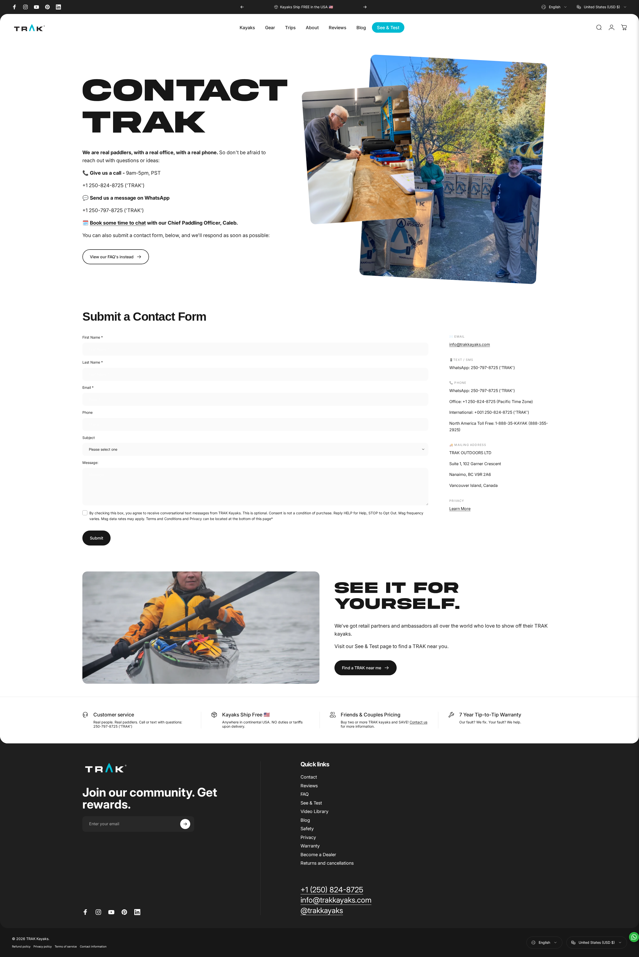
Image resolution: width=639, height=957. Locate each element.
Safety (307, 828)
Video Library (314, 811)
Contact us (418, 722)
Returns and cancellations (327, 863)
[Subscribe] (185, 824)
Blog (305, 820)
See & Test (311, 803)
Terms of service (66, 946)
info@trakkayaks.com (469, 344)
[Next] (364, 7)
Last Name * (92, 362)
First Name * (92, 337)
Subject (88, 437)
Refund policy (21, 946)
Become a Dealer (318, 854)
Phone (87, 412)
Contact (309, 777)
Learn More (460, 508)
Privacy (308, 837)
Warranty (310, 845)
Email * (88, 387)
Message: (90, 462)
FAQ (305, 794)
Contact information (93, 946)
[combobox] (554, 7)
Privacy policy (42, 946)
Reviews (309, 785)
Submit (96, 538)
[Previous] (242, 7)
